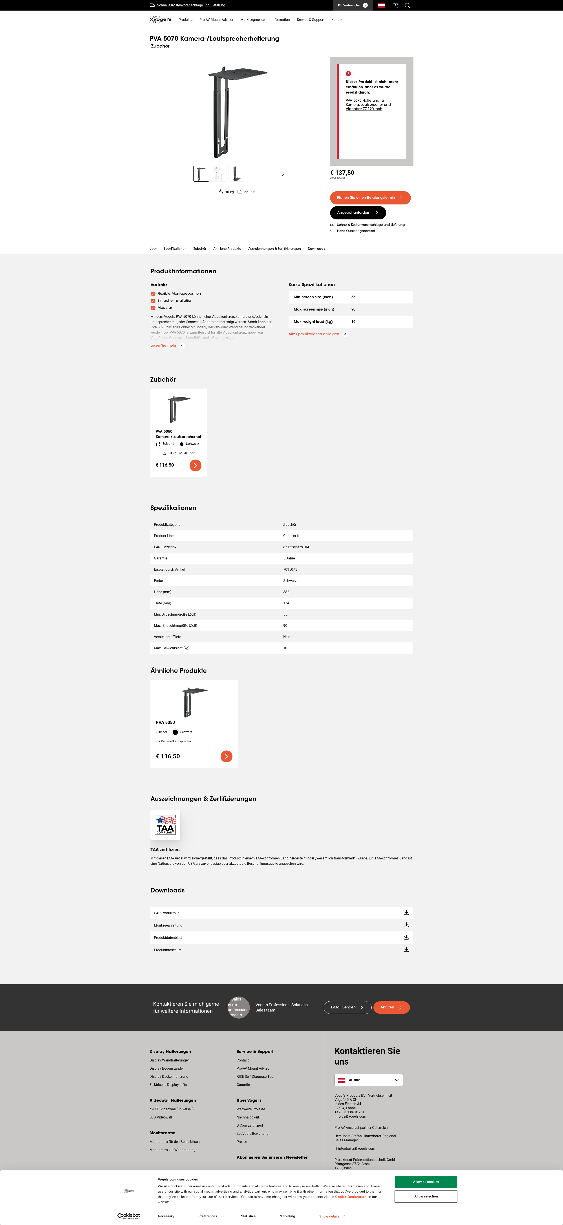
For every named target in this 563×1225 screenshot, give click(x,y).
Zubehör (200, 249)
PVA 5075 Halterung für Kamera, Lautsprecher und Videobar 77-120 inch (368, 105)
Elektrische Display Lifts (168, 1085)
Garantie (243, 1085)
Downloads (316, 249)
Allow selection (426, 1196)
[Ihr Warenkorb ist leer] (396, 5)
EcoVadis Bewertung (253, 1133)
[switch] (226, 1216)
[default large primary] (195, 465)
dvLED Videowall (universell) (172, 1109)
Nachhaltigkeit (248, 1117)
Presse (242, 1142)
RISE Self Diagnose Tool (255, 1076)
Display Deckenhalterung (169, 1076)
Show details (329, 1216)
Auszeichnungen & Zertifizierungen (274, 249)
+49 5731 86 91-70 (349, 1112)
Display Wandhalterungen (170, 1060)
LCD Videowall (161, 1117)
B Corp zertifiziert (250, 1125)
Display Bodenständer (167, 1068)
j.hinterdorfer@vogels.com (355, 1148)
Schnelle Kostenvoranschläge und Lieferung (191, 4)
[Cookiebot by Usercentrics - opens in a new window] (129, 1216)
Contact (243, 1060)
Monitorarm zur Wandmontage (173, 1150)
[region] (236, 108)
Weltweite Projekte (251, 1109)
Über (153, 249)
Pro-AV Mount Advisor (254, 1068)
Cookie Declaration (350, 1197)
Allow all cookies (426, 1182)
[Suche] (382, 6)
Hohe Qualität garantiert (356, 231)
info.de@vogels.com (350, 1116)
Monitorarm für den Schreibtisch (175, 1142)
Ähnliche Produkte (227, 249)
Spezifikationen (175, 249)
